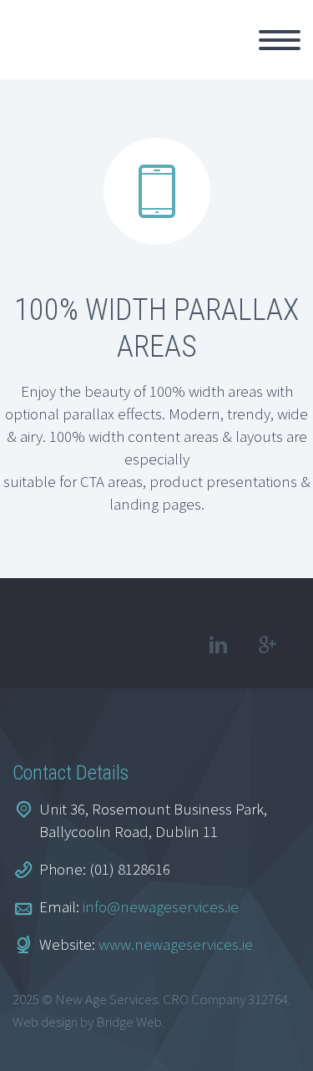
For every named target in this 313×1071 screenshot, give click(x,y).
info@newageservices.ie (161, 906)
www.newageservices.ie (175, 944)
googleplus (267, 645)
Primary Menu (279, 40)
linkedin (217, 645)
